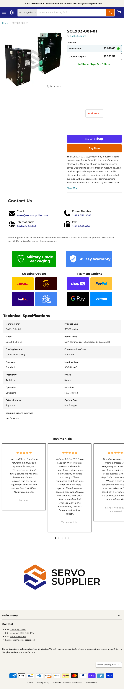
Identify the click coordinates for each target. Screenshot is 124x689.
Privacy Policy (43, 682)
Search (30, 682)
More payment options (94, 148)
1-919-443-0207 (26, 226)
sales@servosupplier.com (32, 215)
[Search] (110, 12)
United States (107, 664)
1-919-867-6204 (81, 226)
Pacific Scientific (78, 36)
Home (5, 23)
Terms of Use (91, 682)
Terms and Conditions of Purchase (67, 682)
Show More (72, 188)
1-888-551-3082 (81, 215)
